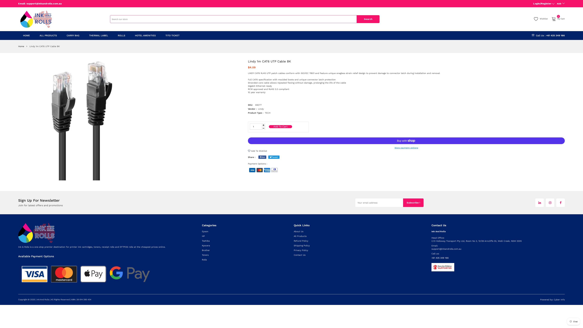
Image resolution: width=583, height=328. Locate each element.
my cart (561, 18)
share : (251, 157)
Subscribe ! (413, 202)
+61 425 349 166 (555, 35)
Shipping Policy (302, 245)
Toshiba (206, 241)
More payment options (406, 148)
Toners (205, 255)
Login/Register (542, 3)
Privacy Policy (301, 250)
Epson (205, 231)
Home (21, 46)
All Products (300, 236)
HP (203, 236)
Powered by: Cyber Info (552, 299)
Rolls (204, 259)
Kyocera (206, 245)
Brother (206, 250)
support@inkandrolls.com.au (446, 249)
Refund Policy (301, 241)
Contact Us (299, 255)
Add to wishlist (259, 151)
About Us (298, 231)
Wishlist (544, 19)
